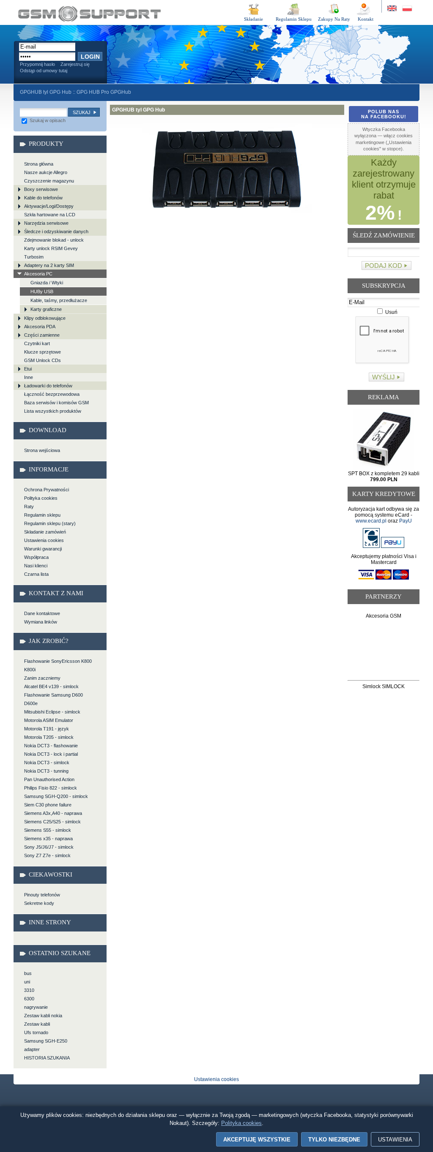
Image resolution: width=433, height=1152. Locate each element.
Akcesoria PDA (39, 326)
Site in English (393, 8)
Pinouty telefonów (42, 894)
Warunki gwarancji (43, 548)
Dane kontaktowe (42, 613)
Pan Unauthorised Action (49, 779)
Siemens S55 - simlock (47, 830)
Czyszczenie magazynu (49, 180)
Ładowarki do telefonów (48, 385)
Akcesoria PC (38, 273)
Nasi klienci (35, 565)
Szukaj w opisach (47, 120)
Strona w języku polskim (407, 8)
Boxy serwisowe (41, 189)
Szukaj (81, 112)
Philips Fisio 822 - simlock (50, 787)
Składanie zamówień (45, 531)
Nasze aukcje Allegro (45, 172)
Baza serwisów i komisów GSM (56, 402)
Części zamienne (42, 335)
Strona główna (38, 163)
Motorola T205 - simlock (49, 737)
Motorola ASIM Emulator (48, 720)
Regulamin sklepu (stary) (50, 523)
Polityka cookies (41, 498)
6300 (29, 998)
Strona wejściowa (42, 450)
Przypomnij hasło (37, 64)
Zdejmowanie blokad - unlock (54, 239)
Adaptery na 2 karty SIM (49, 265)
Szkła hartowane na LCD (49, 214)
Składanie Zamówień (253, 20)
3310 (29, 990)
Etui (28, 368)
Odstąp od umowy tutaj (43, 70)
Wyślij (383, 377)
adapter (32, 1049)
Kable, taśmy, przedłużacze (58, 300)
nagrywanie (36, 1007)
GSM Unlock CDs (42, 360)
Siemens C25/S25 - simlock (52, 821)
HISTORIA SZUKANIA (47, 1057)
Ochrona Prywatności (46, 489)
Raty (29, 506)
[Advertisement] (383, 651)
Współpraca (36, 557)
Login (90, 56)
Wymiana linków (40, 621)
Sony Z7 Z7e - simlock (47, 855)
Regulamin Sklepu (294, 19)
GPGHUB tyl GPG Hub (89, 14)
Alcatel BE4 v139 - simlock (51, 686)
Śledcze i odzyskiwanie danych (56, 231)
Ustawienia (395, 1139)
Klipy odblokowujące (45, 318)
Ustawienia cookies (44, 540)
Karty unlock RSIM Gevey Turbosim (51, 252)
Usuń (390, 312)
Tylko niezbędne (334, 1139)
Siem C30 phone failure (47, 804)
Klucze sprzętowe (42, 351)
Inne (28, 377)
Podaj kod (383, 265)
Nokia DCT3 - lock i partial (51, 754)
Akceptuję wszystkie (256, 1139)
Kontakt (365, 19)
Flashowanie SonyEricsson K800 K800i (58, 665)
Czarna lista (36, 574)
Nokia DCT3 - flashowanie (51, 745)
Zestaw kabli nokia (43, 1015)
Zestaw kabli (37, 1024)
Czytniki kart (37, 343)
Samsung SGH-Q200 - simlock (56, 796)
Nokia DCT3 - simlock (46, 762)
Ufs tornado (36, 1032)
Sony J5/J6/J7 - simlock (49, 847)
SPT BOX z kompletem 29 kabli (383, 476)
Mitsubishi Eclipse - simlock (52, 711)
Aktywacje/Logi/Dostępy (49, 206)
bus (28, 973)
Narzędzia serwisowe (46, 223)
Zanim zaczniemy (42, 678)
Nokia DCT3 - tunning (46, 770)
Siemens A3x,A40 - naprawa (53, 813)
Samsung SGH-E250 (45, 1040)
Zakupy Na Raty (334, 19)
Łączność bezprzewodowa (51, 394)
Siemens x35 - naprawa (48, 838)
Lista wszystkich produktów (52, 411)
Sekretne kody (39, 903)
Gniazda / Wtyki (46, 282)
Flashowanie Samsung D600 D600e (53, 699)
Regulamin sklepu (42, 514)
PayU (405, 521)
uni (27, 981)
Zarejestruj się (75, 64)
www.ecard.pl (371, 521)
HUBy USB (41, 291)
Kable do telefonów (43, 197)
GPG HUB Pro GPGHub (104, 92)
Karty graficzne (46, 309)
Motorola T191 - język (46, 728)
